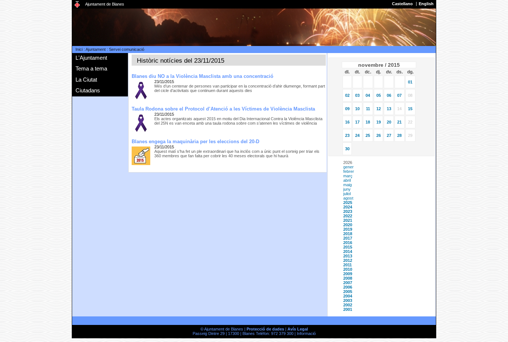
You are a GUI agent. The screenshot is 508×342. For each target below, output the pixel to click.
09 (347, 108)
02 (347, 95)
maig (347, 184)
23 (347, 135)
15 (410, 108)
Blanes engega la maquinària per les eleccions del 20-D (195, 141)
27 (389, 135)
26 (378, 135)
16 (347, 122)
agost (348, 198)
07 (399, 95)
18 (368, 122)
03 (357, 95)
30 (347, 149)
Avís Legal (297, 329)
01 (410, 82)
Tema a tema (91, 68)
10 (357, 108)
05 (378, 95)
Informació (306, 333)
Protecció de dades (265, 329)
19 (378, 122)
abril (347, 180)
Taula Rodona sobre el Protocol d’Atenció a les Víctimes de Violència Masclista (223, 109)
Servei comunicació (126, 49)
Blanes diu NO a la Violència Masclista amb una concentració (202, 76)
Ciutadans (87, 90)
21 (399, 122)
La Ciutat (86, 79)
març (348, 176)
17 (357, 122)
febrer (348, 171)
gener (348, 167)
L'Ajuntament (91, 58)
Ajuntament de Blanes (104, 4)
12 (378, 108)
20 (389, 122)
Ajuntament (96, 49)
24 (357, 135)
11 (368, 108)
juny (347, 189)
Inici (79, 49)
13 (389, 108)
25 (368, 135)
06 (389, 95)
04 (368, 95)
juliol (347, 193)
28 (399, 135)
